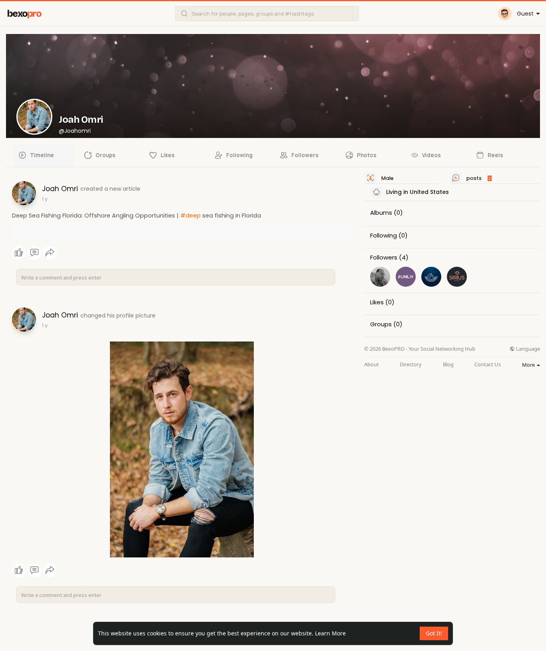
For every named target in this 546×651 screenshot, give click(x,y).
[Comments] (34, 253)
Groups (381, 324)
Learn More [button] (330, 633)
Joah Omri (81, 119)
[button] (267, 13)
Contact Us (487, 364)
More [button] (529, 364)
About (371, 364)
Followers (383, 257)
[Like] (34, 253)
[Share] (50, 253)
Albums (381, 213)
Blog (448, 364)
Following (383, 235)
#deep (190, 216)
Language (527, 348)
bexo (24, 13)
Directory (411, 364)
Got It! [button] (434, 633)
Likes (377, 302)
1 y (45, 199)
